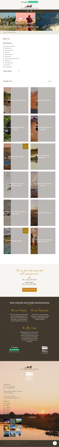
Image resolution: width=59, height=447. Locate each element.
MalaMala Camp (15, 241)
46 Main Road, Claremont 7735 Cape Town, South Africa (13, 392)
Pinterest (8, 409)
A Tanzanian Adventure (42, 213)
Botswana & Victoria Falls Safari (42, 185)
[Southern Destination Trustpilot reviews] (24, 2)
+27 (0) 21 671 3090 (10, 396)
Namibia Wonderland (42, 100)
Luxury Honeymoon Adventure (42, 156)
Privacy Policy (7, 444)
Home (5, 32)
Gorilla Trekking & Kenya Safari (15, 128)
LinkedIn (8, 411)
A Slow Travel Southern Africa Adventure (15, 213)
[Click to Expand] (19, 43)
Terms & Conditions (16, 444)
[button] (55, 443)
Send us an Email (29, 289)
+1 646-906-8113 (10, 388)
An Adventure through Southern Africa (15, 185)
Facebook (8, 403)
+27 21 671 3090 (11, 386)
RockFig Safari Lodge (15, 156)
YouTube (8, 412)
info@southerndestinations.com (11, 398)
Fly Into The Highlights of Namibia (42, 128)
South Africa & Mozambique (16, 100)
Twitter (7, 405)
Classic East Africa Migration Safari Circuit (42, 241)
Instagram (8, 407)
